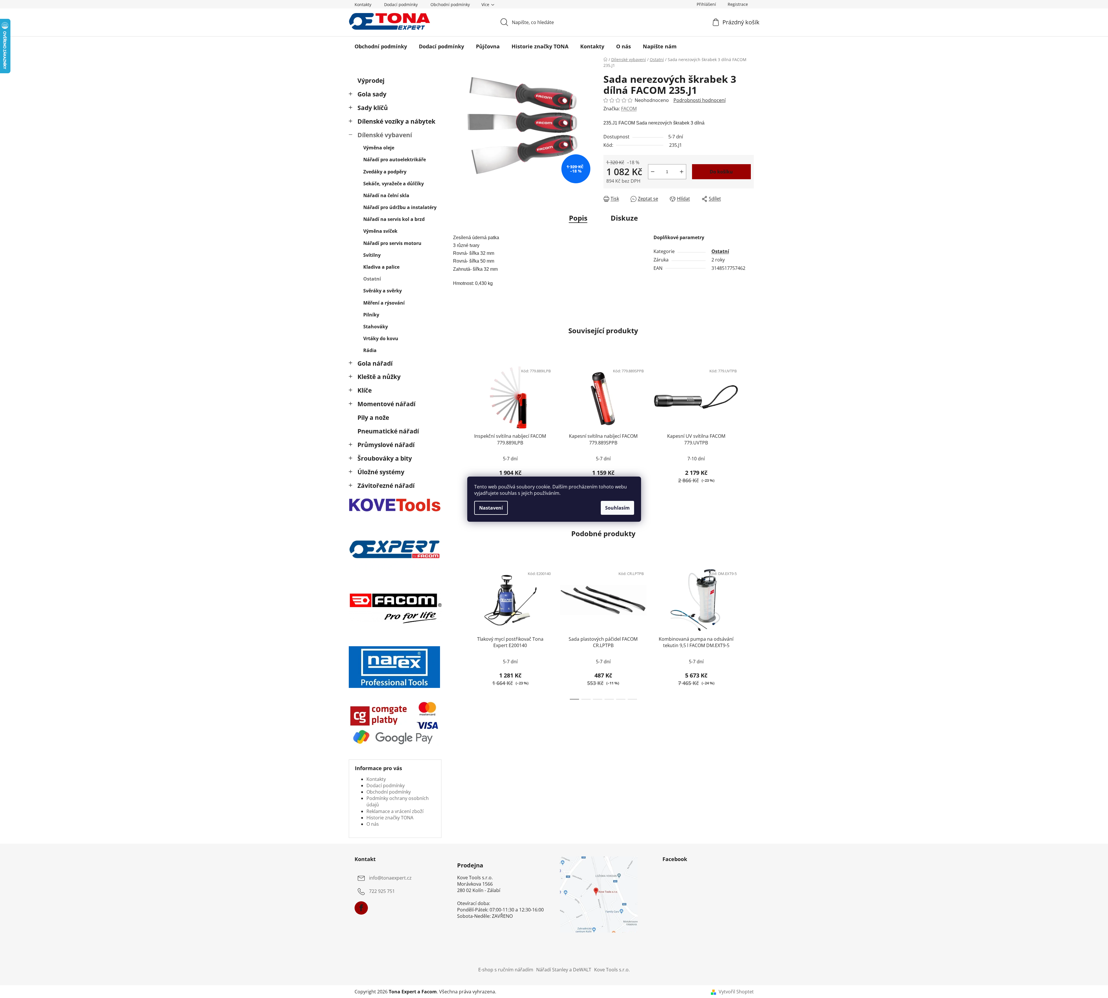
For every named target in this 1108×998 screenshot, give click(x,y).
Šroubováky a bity (384, 458)
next (749, 429)
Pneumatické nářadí (388, 431)
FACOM (629, 108)
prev (457, 429)
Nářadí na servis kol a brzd (394, 219)
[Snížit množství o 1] (652, 171)
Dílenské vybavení (384, 135)
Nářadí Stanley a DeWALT (563, 969)
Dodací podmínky (401, 4)
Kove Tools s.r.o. (612, 969)
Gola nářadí (375, 363)
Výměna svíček (380, 231)
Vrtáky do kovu (380, 338)
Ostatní (372, 279)
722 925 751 (382, 891)
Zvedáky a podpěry (384, 172)
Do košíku (721, 172)
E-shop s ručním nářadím (505, 969)
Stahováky (375, 326)
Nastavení (491, 508)
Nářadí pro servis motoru (392, 243)
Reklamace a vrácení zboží (395, 811)
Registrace (738, 4)
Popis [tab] (578, 218)
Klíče (364, 390)
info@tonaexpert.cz (390, 878)
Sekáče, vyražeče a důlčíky (393, 183)
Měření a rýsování (384, 303)
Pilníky (371, 315)
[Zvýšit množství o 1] (681, 171)
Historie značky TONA (389, 817)
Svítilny (372, 255)
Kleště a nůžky (379, 377)
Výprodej (370, 80)
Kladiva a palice (381, 267)
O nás (372, 824)
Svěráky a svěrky (382, 291)
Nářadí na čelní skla (386, 195)
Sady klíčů (372, 108)
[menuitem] (381, 46)
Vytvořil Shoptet (736, 991)
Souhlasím (617, 508)
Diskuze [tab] (624, 218)
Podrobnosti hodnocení (699, 100)
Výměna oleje (378, 147)
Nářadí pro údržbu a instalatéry (400, 207)
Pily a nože (373, 417)
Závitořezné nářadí (386, 485)
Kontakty (363, 4)
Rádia (370, 350)
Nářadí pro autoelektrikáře (394, 159)
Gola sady (371, 94)
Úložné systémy (380, 472)
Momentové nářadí (386, 404)
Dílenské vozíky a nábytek (396, 121)
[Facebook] (361, 908)
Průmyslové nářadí (386, 445)
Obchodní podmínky (450, 4)
